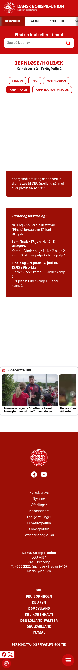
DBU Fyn (39, 602)
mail (60, 183)
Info (35, 81)
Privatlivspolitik (39, 523)
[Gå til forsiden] (32, 7)
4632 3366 (37, 188)
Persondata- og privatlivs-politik (39, 645)
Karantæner (18, 90)
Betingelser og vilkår (39, 535)
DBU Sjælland (39, 627)
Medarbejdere (39, 511)
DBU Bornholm (39, 596)
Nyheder (39, 499)
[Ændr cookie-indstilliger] (6, 663)
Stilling (17, 81)
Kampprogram (56, 81)
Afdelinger (39, 505)
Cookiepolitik (39, 529)
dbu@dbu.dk (41, 571)
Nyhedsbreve (39, 493)
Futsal (39, 633)
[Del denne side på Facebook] (4, 655)
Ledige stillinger (39, 517)
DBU (39, 590)
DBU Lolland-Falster (39, 620)
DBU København (39, 614)
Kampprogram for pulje (52, 90)
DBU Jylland (39, 608)
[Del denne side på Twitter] (10, 655)
